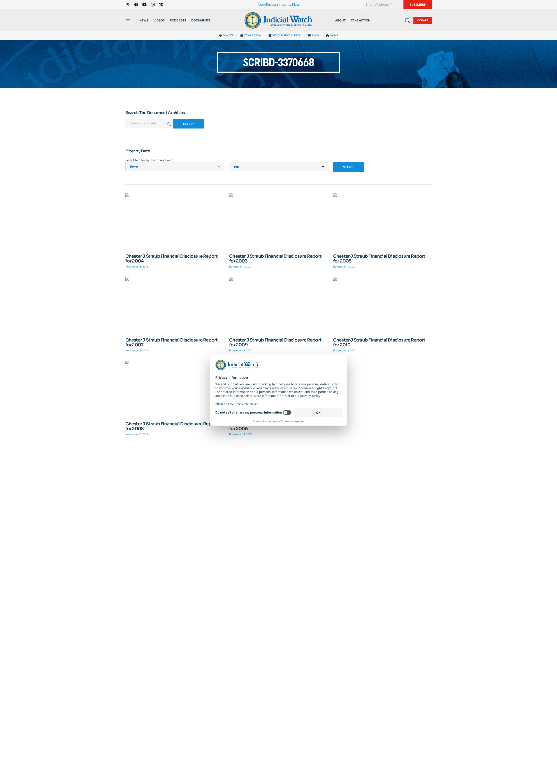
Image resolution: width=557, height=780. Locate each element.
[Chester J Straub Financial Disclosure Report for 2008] (174, 388)
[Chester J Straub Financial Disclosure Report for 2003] (278, 221)
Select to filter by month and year (149, 160)
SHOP (315, 35)
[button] (128, 20)
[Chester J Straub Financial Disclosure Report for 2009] (278, 305)
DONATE (228, 35)
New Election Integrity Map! (279, 5)
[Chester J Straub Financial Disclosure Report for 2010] (382, 305)
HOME (334, 35)
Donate (422, 20)
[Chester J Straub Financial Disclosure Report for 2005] (382, 221)
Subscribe (418, 5)
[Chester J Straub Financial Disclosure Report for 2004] (174, 221)
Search (188, 124)
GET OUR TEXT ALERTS (286, 35)
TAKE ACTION (253, 35)
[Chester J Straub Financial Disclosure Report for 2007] (174, 305)
